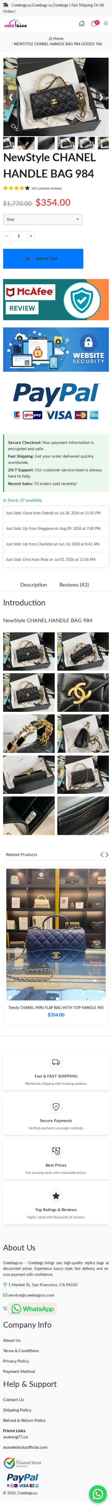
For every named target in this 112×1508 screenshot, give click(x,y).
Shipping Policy (17, 1410)
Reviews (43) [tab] (74, 585)
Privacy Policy (16, 1361)
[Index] (82, 23)
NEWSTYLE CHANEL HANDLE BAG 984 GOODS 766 (58, 44)
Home (57, 39)
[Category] (106, 23)
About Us (12, 1340)
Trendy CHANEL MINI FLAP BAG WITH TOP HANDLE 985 (56, 1008)
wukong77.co (15, 1437)
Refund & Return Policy (24, 1420)
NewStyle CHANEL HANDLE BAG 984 (47, 620)
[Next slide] (107, 855)
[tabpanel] (56, 947)
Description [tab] (33, 585)
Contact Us (13, 1400)
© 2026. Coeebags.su (20, 1493)
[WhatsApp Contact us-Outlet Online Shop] (98, 1494)
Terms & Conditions (21, 1351)
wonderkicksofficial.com (25, 1447)
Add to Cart (46, 259)
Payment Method (19, 1372)
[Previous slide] (102, 855)
